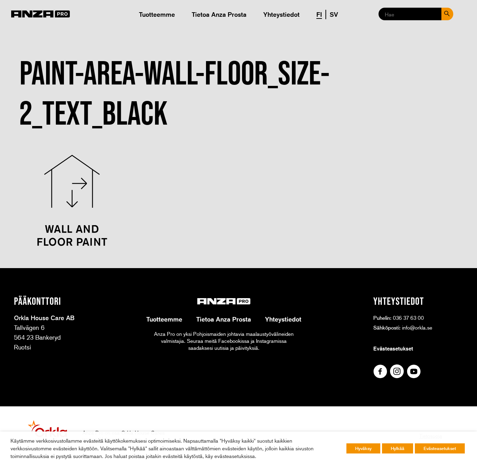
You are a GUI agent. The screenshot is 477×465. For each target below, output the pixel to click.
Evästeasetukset (393, 348)
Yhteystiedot (281, 14)
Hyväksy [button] (363, 448)
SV (334, 14)
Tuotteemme (157, 14)
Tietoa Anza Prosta (219, 14)
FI (319, 14)
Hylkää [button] (397, 448)
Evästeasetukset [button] (440, 448)
